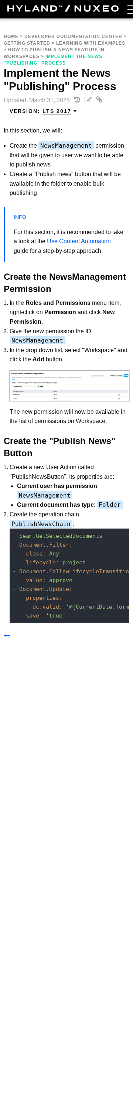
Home (11, 36)
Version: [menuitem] (40, 111)
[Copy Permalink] (99, 100)
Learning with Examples (90, 43)
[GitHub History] (78, 100)
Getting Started (27, 43)
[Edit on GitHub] (89, 100)
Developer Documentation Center (73, 36)
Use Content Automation (78, 241)
